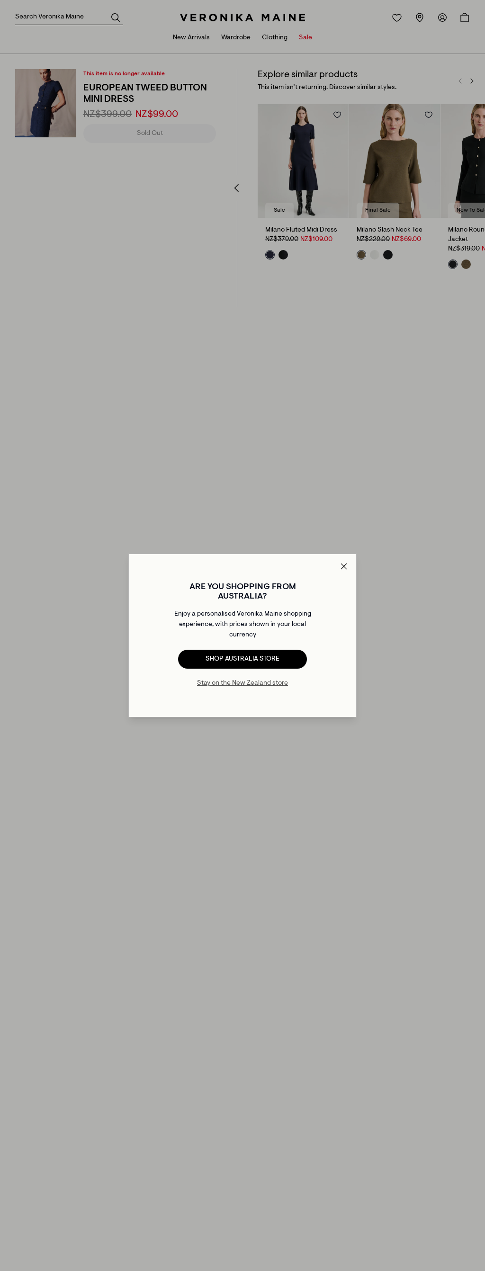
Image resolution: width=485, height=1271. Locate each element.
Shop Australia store (242, 659)
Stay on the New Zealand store (242, 683)
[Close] (344, 566)
